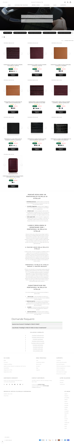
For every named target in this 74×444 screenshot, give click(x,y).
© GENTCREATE (8, 440)
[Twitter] (6, 384)
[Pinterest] (12, 384)
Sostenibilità (6, 368)
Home (62, 40)
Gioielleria (62, 380)
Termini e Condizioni (60, 370)
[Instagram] (9, 384)
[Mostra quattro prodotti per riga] (4, 37)
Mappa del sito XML (8, 371)
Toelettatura (62, 384)
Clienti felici (6, 395)
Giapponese (66, 422)
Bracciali (61, 382)
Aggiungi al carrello (13, 75)
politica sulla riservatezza (61, 362)
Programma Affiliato (8, 364)
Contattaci (58, 360)
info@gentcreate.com (36, 387)
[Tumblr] (22, 384)
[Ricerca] (67, 2)
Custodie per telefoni (40, 362)
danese (65, 409)
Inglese (65, 393)
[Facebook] (4, 384)
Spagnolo (66, 395)
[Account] (65, 2)
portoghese (66, 397)
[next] (22, 53)
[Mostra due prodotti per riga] (2, 37)
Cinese (65, 420)
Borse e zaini (38, 364)
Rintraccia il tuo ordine (61, 373)
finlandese (66, 413)
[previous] (4, 53)
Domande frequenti (60, 364)
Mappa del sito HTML (8, 370)
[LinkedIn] (20, 384)
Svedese (66, 407)
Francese (66, 403)
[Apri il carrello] (70, 2)
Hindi (65, 426)
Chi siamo (6, 362)
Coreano (66, 418)
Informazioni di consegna (61, 371)
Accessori (38, 366)
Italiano (5, 2)
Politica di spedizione (60, 368)
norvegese (66, 411)
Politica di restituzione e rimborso (63, 366)
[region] (13, 53)
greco (65, 416)
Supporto (38, 370)
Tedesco (66, 399)
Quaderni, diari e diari (8, 393)
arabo (65, 414)
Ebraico (65, 424)
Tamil (65, 428)
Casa (37, 360)
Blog (5, 360)
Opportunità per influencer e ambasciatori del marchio (15, 366)
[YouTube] (14, 384)
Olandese (66, 405)
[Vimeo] (17, 384)
